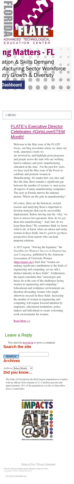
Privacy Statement (46, 464)
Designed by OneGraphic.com (16, 476)
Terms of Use (28, 464)
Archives (7, 368)
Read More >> (22, 321)
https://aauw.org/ (24, 262)
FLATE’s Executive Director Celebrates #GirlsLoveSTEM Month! (38, 131)
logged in (28, 342)
